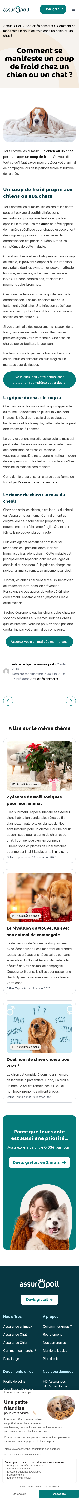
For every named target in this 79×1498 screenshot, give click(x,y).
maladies (42, 224)
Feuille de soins (14, 1381)
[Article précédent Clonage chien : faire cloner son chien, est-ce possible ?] (8, 700)
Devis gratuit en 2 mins (36, 1162)
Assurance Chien (15, 1342)
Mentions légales (55, 1351)
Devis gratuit (37, 1299)
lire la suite (60, 852)
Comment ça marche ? (19, 1351)
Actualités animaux (39, 26)
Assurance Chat (15, 1334)
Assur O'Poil (12, 26)
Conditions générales (18, 1389)
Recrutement (52, 1334)
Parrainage (11, 1359)
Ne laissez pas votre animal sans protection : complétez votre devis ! (39, 380)
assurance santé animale (38, 482)
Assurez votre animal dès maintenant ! (39, 642)
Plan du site (51, 1359)
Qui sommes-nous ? (57, 1326)
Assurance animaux (17, 1326)
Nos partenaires (54, 1342)
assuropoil (45, 664)
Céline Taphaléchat (19, 857)
